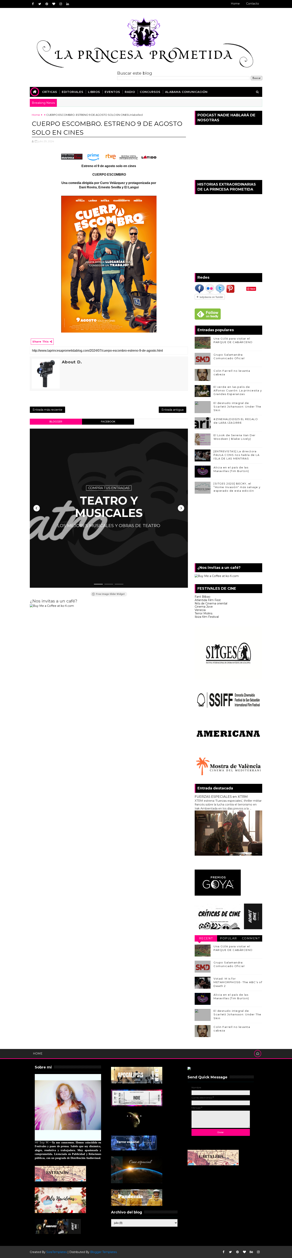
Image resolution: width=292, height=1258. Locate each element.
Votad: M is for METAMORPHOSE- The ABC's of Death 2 (238, 982)
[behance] (251, 1252)
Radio (130, 92)
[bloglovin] (54, 4)
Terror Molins (203, 613)
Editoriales (72, 92)
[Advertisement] (228, 529)
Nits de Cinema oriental (211, 603)
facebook (108, 421)
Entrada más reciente (47, 410)
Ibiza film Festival (207, 617)
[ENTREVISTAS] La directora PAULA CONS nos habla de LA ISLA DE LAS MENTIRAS (236, 455)
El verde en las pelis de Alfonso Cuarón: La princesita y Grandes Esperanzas (238, 390)
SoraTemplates (56, 1252)
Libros (94, 92)
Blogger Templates (103, 1252)
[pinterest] (47, 4)
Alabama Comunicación (186, 92)
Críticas (49, 92)
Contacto (252, 3)
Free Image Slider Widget (110, 594)
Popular (228, 938)
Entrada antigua (172, 410)
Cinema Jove (204, 606)
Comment (251, 938)
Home (235, 3)
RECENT (206, 938)
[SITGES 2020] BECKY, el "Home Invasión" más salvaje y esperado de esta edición (237, 487)
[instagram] (61, 4)
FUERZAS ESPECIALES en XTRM (221, 797)
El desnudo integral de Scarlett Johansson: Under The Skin (237, 406)
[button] (36, 508)
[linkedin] (68, 4)
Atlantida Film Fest (208, 600)
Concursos (150, 92)
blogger (55, 421)
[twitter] (40, 4)
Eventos (112, 92)
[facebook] (33, 4)
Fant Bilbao (202, 596)
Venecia (200, 610)
